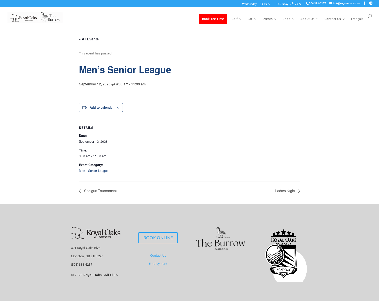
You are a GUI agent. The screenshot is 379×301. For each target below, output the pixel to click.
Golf (234, 19)
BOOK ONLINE (158, 238)
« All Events (89, 38)
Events (268, 19)
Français (357, 19)
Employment (158, 263)
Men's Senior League (94, 170)
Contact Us (332, 19)
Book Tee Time (213, 19)
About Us (307, 19)
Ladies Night (285, 190)
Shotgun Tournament (100, 190)
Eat (250, 19)
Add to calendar (102, 107)
